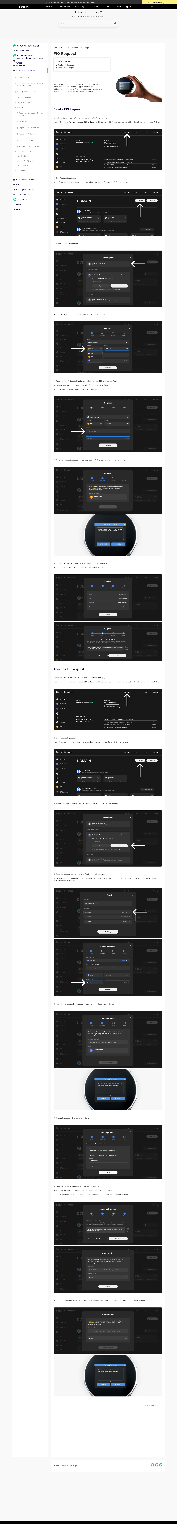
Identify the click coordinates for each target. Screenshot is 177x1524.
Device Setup (22, 166)
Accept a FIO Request (66, 68)
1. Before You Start (23, 77)
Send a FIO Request (66, 65)
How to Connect (24, 156)
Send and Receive (24, 151)
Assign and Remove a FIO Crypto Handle (31, 114)
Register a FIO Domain (27, 134)
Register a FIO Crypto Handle (29, 128)
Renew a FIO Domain (26, 140)
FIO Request (23, 121)
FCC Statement (23, 171)
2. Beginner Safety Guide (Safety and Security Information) (30, 84)
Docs (63, 48)
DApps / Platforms (24, 103)
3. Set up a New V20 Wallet (27, 92)
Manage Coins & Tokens (27, 161)
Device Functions (24, 98)
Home (56, 48)
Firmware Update (152, 122)
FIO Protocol (22, 107)
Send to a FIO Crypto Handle (29, 146)
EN (130, 7)
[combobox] (128, 7)
